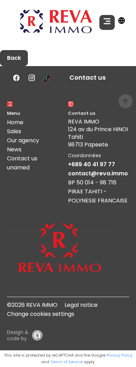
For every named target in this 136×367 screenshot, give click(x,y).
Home (15, 122)
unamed (18, 167)
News (14, 149)
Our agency (23, 140)
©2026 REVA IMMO (32, 305)
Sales (14, 131)
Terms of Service (66, 362)
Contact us (22, 158)
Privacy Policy (119, 355)
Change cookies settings (40, 314)
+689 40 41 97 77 (91, 164)
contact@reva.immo (98, 173)
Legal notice (81, 305)
